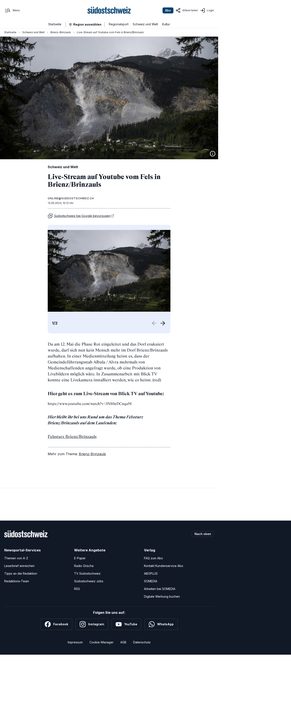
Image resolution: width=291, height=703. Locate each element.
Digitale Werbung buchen (162, 596)
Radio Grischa (84, 566)
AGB (123, 642)
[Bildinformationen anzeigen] (213, 154)
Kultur (166, 24)
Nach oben (202, 534)
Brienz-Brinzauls (60, 32)
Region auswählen (87, 24)
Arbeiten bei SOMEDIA (159, 589)
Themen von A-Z (16, 558)
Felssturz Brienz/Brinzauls (72, 436)
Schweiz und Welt (145, 24)
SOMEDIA (150, 581)
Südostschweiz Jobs (88, 581)
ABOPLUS (151, 573)
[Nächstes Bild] (162, 323)
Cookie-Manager (101, 642)
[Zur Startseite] (109, 10)
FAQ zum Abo (153, 558)
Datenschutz (142, 642)
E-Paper (80, 558)
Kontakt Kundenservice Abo (163, 566)
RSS (77, 589)
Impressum (75, 642)
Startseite (54, 24)
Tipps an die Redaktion (20, 573)
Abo (168, 10)
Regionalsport (118, 24)
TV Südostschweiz (87, 573)
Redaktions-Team (16, 581)
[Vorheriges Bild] (155, 323)
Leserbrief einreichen (19, 566)
